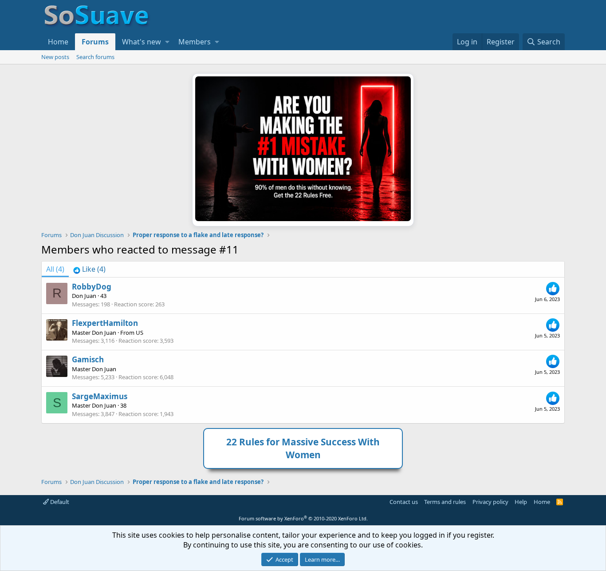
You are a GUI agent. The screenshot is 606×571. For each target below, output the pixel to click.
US (139, 333)
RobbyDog (91, 287)
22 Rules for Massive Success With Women (303, 448)
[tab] (89, 269)
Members (194, 42)
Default (59, 502)
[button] (167, 41)
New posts (55, 57)
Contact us (404, 502)
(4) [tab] (55, 269)
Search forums (95, 57)
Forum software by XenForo (303, 518)
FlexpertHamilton (105, 323)
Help (521, 502)
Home (58, 42)
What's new (141, 42)
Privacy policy (490, 502)
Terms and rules (445, 502)
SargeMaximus (99, 396)
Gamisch (88, 359)
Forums (95, 42)
